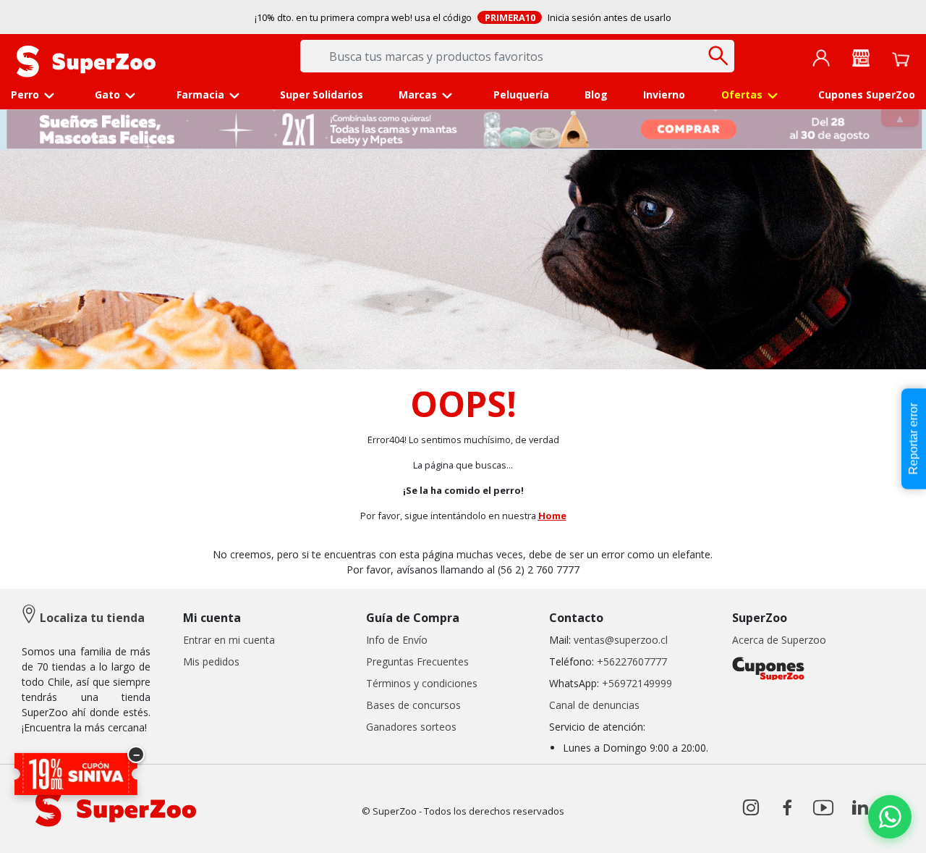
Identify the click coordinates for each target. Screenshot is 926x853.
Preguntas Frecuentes (417, 661)
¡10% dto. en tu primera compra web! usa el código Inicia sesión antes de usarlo (463, 17)
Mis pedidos (211, 661)
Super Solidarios (321, 94)
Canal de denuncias (594, 705)
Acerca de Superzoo (779, 640)
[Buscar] (718, 55)
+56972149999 (637, 683)
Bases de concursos (413, 705)
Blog (596, 94)
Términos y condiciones (421, 683)
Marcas (418, 94)
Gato (107, 94)
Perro (25, 94)
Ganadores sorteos (411, 727)
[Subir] (42, 829)
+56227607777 (632, 661)
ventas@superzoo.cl (619, 640)
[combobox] (517, 56)
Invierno (664, 94)
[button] (821, 57)
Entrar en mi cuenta (229, 640)
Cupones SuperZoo (866, 94)
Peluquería (521, 94)
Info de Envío (397, 640)
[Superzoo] (86, 60)
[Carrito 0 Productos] (900, 58)
